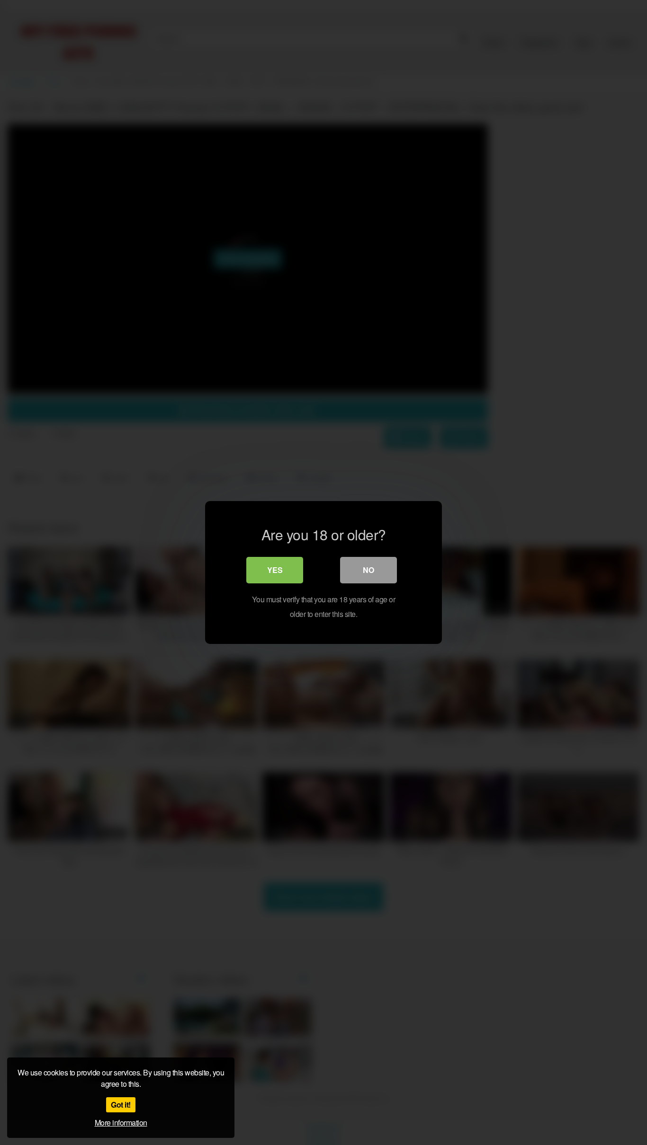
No (368, 569)
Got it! (121, 1104)
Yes (275, 569)
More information (121, 1122)
